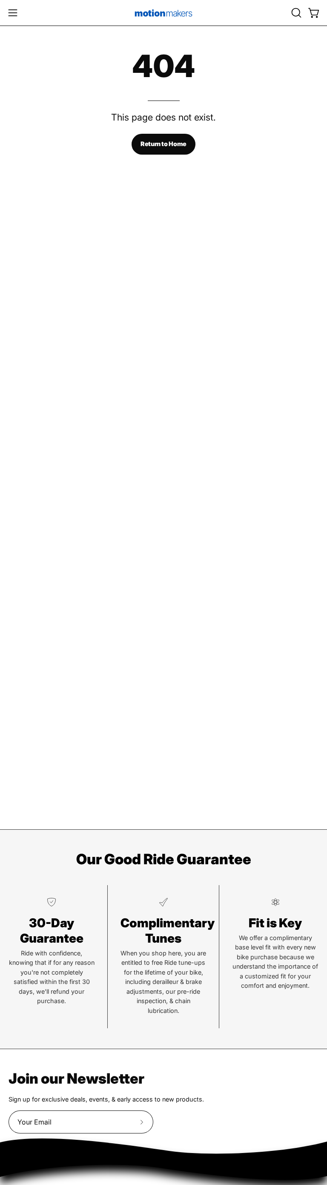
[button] (295, 13)
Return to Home (163, 143)
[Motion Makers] (163, 13)
